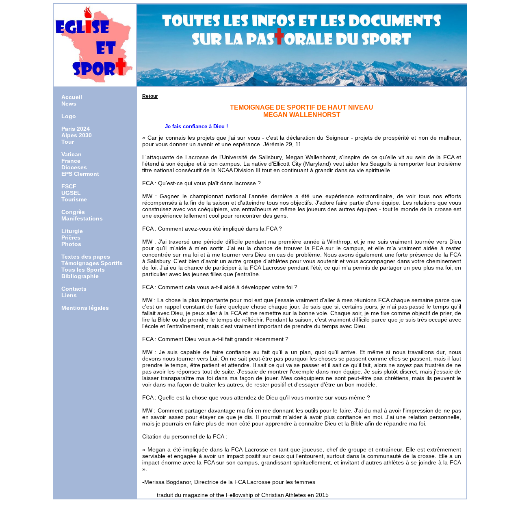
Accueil (71, 97)
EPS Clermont (80, 174)
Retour (150, 96)
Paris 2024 (75, 128)
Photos (71, 244)
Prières (70, 237)
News (68, 103)
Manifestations (82, 218)
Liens (69, 295)
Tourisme (74, 199)
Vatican (71, 154)
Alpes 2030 (76, 135)
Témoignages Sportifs (92, 263)
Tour (67, 141)
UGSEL (71, 193)
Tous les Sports (83, 269)
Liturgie (72, 231)
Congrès (73, 212)
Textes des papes (85, 256)
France (70, 161)
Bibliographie (80, 276)
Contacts (74, 288)
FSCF (68, 186)
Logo (68, 116)
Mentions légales (85, 308)
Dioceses (74, 167)
